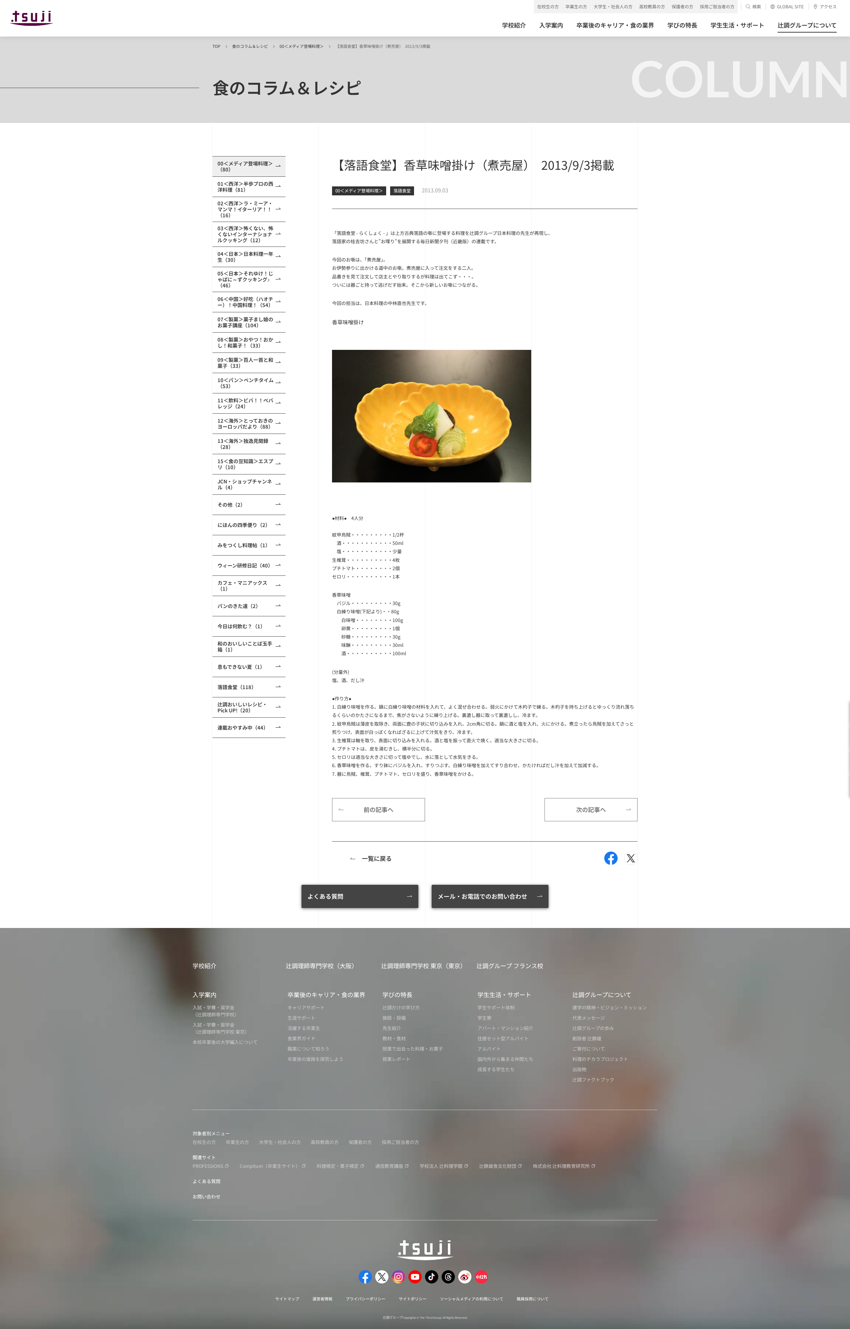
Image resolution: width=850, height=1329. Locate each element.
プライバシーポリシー (365, 1298)
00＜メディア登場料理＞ (302, 46)
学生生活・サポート (504, 994)
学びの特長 (397, 994)
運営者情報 (322, 1298)
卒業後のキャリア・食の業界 (326, 994)
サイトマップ (287, 1298)
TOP (216, 46)
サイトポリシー (413, 1298)
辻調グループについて (602, 994)
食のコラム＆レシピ (250, 46)
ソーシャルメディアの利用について (471, 1298)
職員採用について (533, 1298)
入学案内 (204, 994)
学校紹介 (204, 965)
